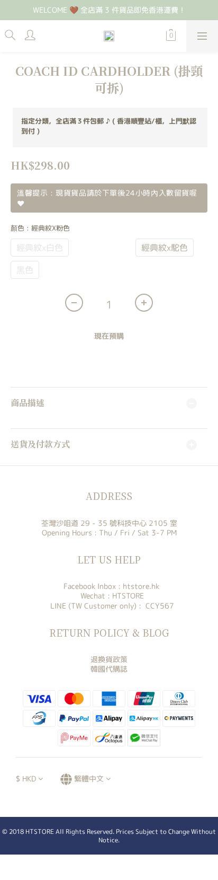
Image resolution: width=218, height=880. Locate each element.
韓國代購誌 (109, 669)
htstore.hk (141, 586)
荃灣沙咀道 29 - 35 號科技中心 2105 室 (109, 523)
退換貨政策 (109, 659)
